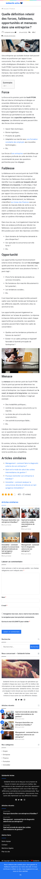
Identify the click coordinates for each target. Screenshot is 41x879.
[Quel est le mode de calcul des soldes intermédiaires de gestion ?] (30, 513)
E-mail (4, 605)
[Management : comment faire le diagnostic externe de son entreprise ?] (30, 537)
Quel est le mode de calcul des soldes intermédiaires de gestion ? (26, 714)
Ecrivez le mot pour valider (16, 621)
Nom (4, 597)
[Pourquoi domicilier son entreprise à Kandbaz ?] (11, 513)
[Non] (38, 870)
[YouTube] (22, 699)
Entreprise (6, 754)
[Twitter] (19, 699)
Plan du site (6, 851)
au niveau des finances (20, 202)
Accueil (5, 9)
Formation (6, 761)
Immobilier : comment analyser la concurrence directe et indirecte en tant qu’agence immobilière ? (20, 485)
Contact (4, 845)
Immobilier (6, 765)
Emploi (5, 751)
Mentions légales (7, 848)
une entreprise (17, 153)
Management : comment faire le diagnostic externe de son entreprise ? (26, 734)
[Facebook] (16, 699)
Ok (20, 875)
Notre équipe (6, 841)
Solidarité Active (9, 32)
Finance (12, 9)
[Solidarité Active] (14, 3)
